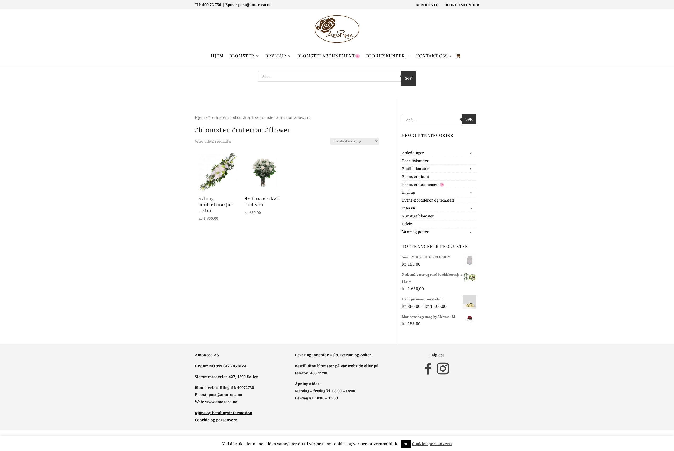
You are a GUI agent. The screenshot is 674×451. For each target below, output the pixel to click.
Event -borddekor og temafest (428, 200)
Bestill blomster (415, 168)
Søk (408, 78)
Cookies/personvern (432, 443)
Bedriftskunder (415, 160)
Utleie (407, 223)
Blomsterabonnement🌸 (328, 56)
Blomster (241, 56)
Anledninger (413, 152)
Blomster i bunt (415, 176)
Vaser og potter (415, 231)
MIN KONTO (427, 5)
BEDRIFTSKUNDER (461, 5)
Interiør (409, 208)
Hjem (217, 56)
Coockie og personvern (216, 419)
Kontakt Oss (432, 56)
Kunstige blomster (418, 215)
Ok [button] (406, 444)
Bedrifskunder (385, 56)
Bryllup (275, 56)
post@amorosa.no (255, 4)
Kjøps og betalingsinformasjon (223, 412)
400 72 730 (211, 4)
